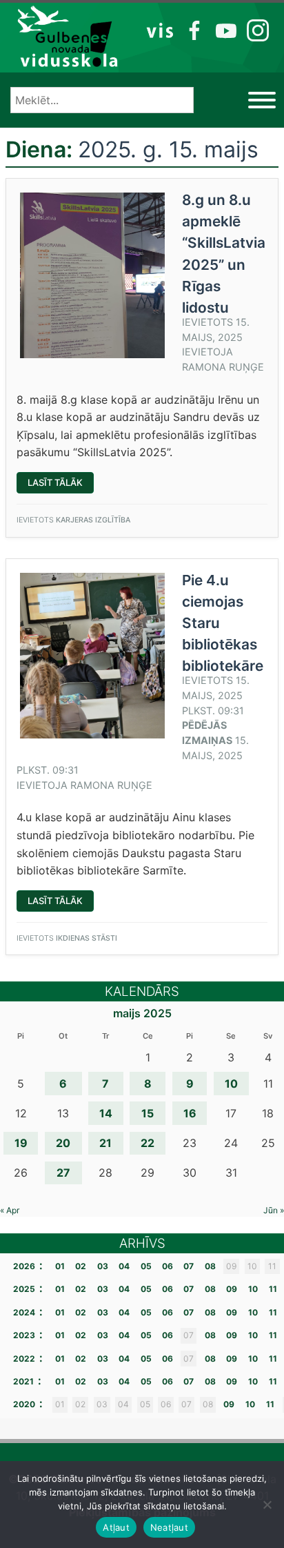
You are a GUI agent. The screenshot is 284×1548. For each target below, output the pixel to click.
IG (254, 30)
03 (102, 1266)
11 (273, 1289)
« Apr (9, 1210)
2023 (24, 1335)
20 (63, 1143)
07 (188, 1266)
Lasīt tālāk (61, 484)
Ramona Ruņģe (223, 367)
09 (231, 1289)
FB (192, 30)
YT (224, 30)
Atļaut (116, 1527)
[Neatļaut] (267, 1504)
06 (167, 1266)
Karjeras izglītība (93, 520)
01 (60, 1266)
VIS (160, 30)
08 (210, 1266)
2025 (24, 1289)
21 (105, 1143)
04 (124, 1266)
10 (231, 1083)
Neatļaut (169, 1527)
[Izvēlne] (262, 100)
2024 (24, 1312)
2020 (24, 1404)
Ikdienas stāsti (86, 938)
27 (63, 1172)
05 (146, 1266)
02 (80, 1266)
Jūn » (273, 1210)
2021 (23, 1381)
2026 (24, 1266)
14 (105, 1113)
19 (21, 1143)
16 (189, 1113)
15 (147, 1113)
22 (147, 1143)
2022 (24, 1358)
